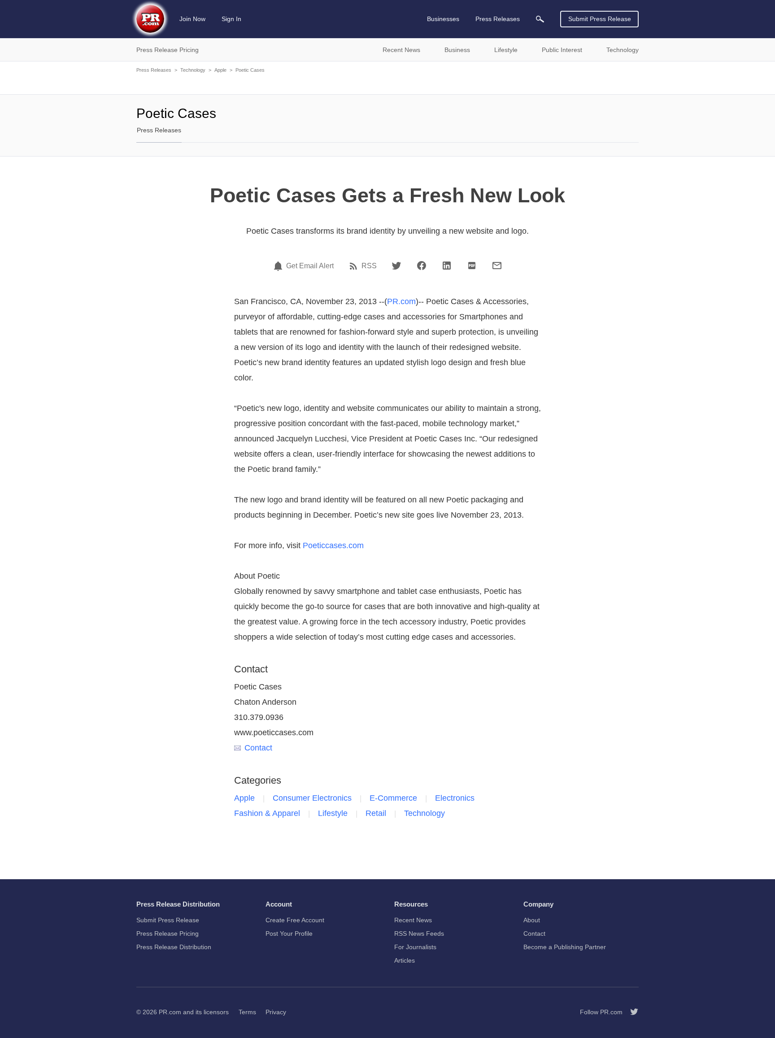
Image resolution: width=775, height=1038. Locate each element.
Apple (220, 70)
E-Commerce (393, 798)
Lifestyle (333, 813)
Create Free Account (295, 920)
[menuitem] (540, 19)
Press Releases (153, 70)
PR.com (401, 301)
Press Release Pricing (167, 933)
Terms (247, 1012)
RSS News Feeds (419, 933)
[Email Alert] (279, 266)
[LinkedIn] (446, 265)
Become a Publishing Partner (564, 947)
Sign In (231, 18)
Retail (376, 813)
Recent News (413, 920)
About (531, 920)
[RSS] (354, 266)
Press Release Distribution (173, 947)
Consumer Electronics (312, 798)
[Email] (497, 265)
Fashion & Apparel (267, 813)
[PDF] (471, 265)
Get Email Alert (310, 266)
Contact (258, 747)
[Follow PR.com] (631, 1012)
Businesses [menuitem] (443, 18)
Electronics (455, 798)
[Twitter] (396, 265)
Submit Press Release (599, 18)
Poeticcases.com (333, 545)
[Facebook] (421, 265)
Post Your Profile (289, 933)
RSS (369, 266)
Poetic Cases (250, 70)
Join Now (192, 18)
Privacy (276, 1012)
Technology (192, 70)
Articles (404, 960)
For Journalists (415, 947)
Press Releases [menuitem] (497, 18)
